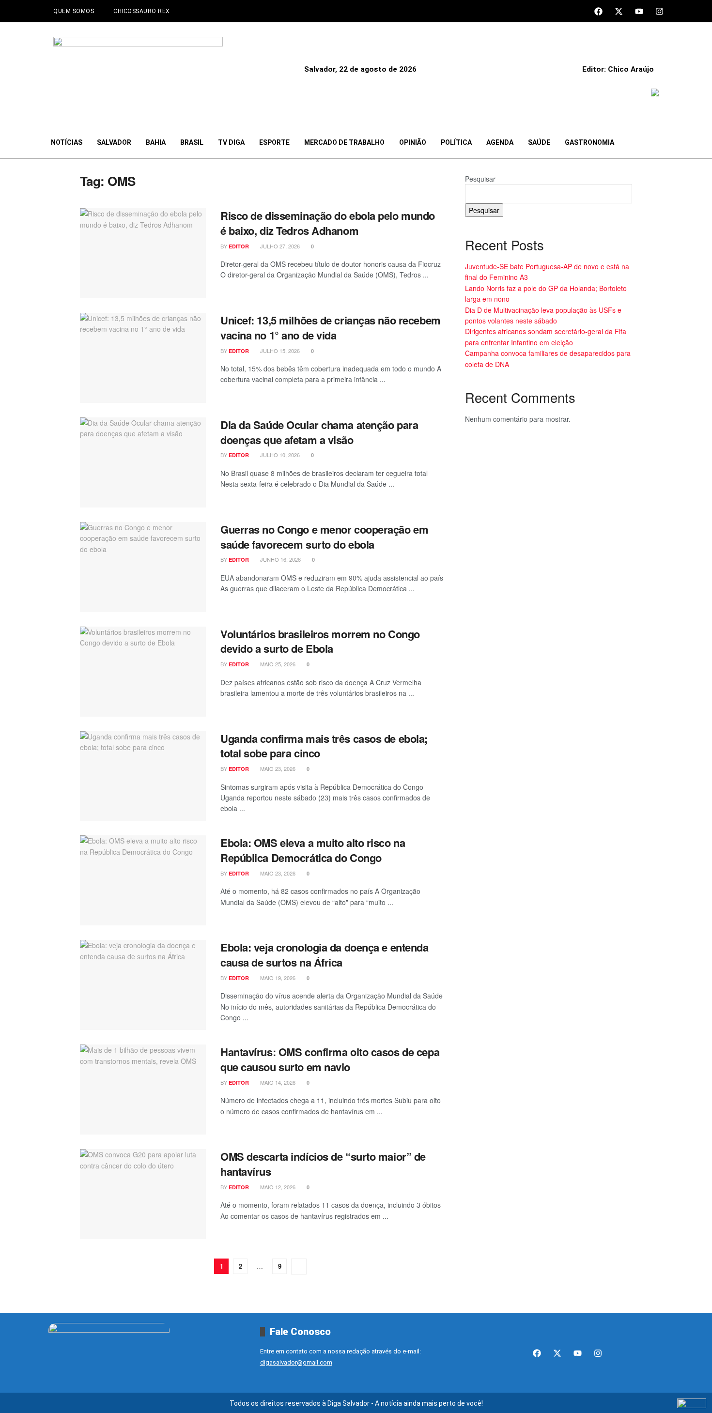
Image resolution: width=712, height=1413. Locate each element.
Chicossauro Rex (141, 11)
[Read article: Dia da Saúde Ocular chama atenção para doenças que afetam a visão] (143, 462)
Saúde (539, 142)
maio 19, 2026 (277, 978)
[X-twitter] (619, 11)
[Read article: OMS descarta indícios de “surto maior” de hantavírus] (143, 1194)
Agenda (499, 142)
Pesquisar (480, 179)
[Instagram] (659, 11)
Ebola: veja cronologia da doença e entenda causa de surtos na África (324, 954)
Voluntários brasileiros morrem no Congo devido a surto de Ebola (320, 641)
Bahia (156, 142)
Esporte (274, 142)
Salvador (114, 142)
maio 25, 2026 (277, 664)
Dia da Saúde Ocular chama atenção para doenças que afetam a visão (319, 432)
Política (456, 142)
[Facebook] (598, 11)
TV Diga (231, 142)
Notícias (66, 142)
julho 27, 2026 (279, 246)
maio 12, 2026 (277, 1187)
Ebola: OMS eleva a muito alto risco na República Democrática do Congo (312, 850)
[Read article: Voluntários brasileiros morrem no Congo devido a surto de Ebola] (143, 672)
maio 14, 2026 (277, 1082)
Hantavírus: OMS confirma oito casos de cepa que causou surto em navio (329, 1059)
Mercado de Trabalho (344, 142)
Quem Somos (73, 11)
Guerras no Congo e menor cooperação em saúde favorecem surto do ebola (324, 537)
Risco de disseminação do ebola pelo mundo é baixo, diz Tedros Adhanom (327, 223)
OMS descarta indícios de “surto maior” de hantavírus (323, 1164)
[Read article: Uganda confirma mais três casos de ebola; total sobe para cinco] (143, 776)
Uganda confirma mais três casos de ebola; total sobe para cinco (324, 746)
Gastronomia (589, 142)
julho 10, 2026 (279, 455)
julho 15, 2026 (279, 350)
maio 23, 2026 (277, 768)
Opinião (412, 142)
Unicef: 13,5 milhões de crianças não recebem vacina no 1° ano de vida (330, 327)
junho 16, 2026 (280, 559)
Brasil (191, 142)
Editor (239, 246)
